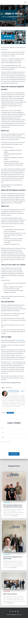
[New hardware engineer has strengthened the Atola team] (14, 486)
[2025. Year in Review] (14, 580)
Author (3, 387)
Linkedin (12, 611)
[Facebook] (22, 391)
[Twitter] (24, 391)
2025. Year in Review (10, 594)
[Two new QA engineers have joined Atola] (14, 536)
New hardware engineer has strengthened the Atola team (12, 506)
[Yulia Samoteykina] (5, 393)
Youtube (18, 611)
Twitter (15, 611)
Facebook (10, 611)
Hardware (22, 340)
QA (17, 340)
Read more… (15, 515)
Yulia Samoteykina (13, 391)
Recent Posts (9, 387)
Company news (10, 412)
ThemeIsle (19, 614)
